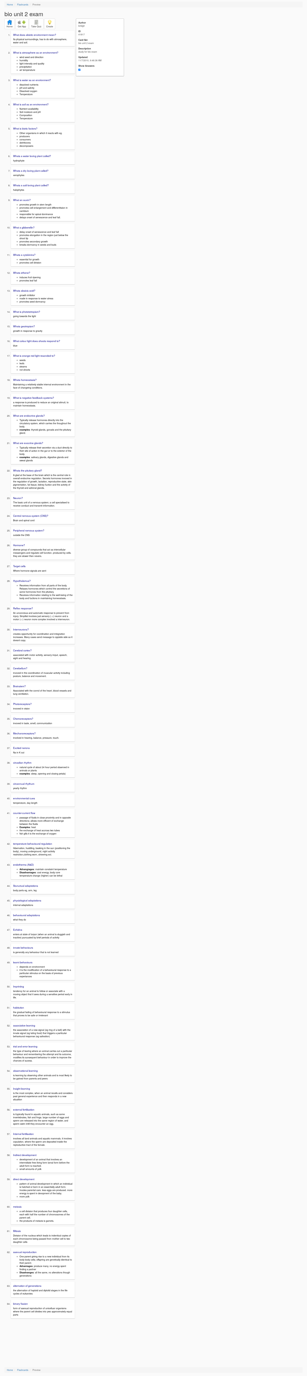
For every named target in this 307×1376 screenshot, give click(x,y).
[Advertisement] (102, 107)
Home (10, 4)
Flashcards (22, 4)
